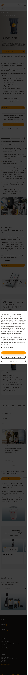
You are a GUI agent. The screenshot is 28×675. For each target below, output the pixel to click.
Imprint (11, 347)
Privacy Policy (5, 347)
